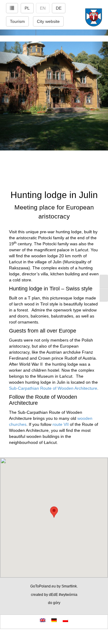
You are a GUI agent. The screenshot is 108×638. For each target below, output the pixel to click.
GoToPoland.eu (43, 586)
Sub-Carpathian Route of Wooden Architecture (53, 388)
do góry (54, 603)
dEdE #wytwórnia (63, 595)
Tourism (17, 21)
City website (48, 21)
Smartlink (69, 586)
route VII (60, 424)
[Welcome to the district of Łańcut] (54, 39)
